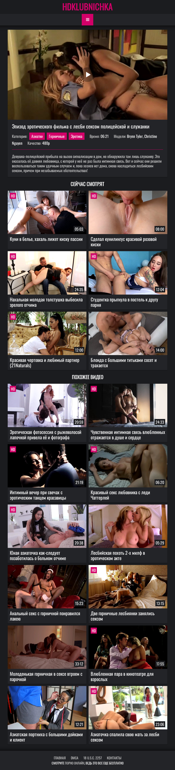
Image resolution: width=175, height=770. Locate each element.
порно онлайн (74, 763)
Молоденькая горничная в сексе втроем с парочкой (46, 676)
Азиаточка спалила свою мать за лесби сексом (125, 737)
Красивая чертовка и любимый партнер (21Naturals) (44, 362)
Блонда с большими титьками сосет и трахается (124, 362)
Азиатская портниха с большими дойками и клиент (46, 737)
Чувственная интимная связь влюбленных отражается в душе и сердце (128, 434)
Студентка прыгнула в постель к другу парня (124, 302)
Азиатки (37, 136)
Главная (60, 757)
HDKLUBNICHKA (87, 6)
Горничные (57, 136)
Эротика (76, 136)
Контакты (114, 757)
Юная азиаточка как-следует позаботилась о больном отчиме (38, 555)
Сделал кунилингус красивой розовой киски (124, 241)
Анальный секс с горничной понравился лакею (45, 616)
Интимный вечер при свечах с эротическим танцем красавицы (38, 495)
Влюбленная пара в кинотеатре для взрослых (122, 676)
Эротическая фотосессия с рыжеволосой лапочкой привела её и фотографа (45, 434)
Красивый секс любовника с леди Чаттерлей (120, 495)
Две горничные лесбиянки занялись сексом (123, 616)
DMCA (74, 757)
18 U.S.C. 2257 (92, 757)
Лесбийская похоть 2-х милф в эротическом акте (118, 555)
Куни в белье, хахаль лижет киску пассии (46, 238)
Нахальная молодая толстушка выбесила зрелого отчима (46, 302)
